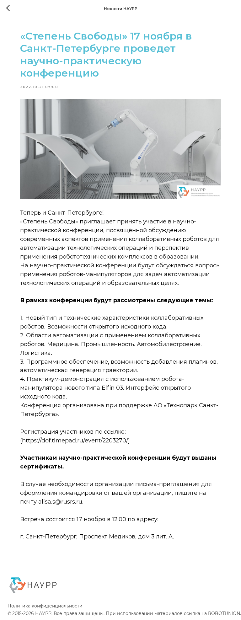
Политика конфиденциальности (45, 606)
